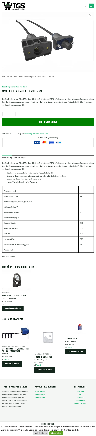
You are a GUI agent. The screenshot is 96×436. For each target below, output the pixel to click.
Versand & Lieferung (80, 403)
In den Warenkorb (48, 122)
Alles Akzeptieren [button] (56, 433)
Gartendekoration (40, 397)
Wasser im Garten (12, 77)
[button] (90, 15)
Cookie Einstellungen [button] (41, 433)
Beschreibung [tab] (7, 157)
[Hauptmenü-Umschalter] (91, 6)
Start (3, 77)
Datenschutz (80, 397)
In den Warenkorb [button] (12, 364)
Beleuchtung (28, 77)
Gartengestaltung (40, 394)
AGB (80, 394)
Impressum (80, 391)
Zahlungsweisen (80, 400)
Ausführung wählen (13, 308)
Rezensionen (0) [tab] (20, 157)
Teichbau (20, 77)
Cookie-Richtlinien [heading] (48, 424)
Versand (7, 304)
